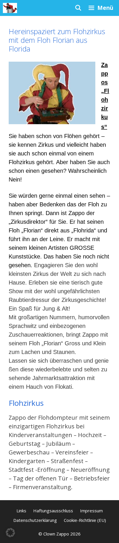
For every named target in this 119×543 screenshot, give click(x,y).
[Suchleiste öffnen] (78, 8)
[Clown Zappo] (10, 8)
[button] (10, 532)
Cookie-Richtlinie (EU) (85, 520)
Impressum (91, 510)
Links (21, 510)
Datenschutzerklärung (35, 520)
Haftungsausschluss (53, 510)
